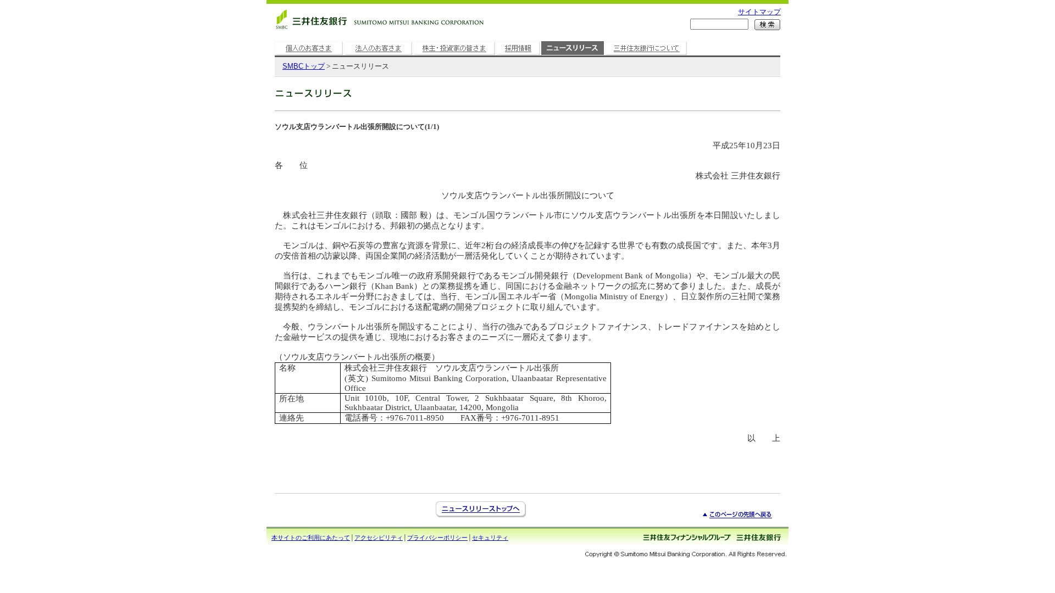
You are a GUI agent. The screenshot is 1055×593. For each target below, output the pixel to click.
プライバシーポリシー (437, 537)
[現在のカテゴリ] (572, 55)
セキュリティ (490, 537)
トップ (303, 66)
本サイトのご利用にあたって (310, 537)
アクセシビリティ (378, 537)
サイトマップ (759, 12)
